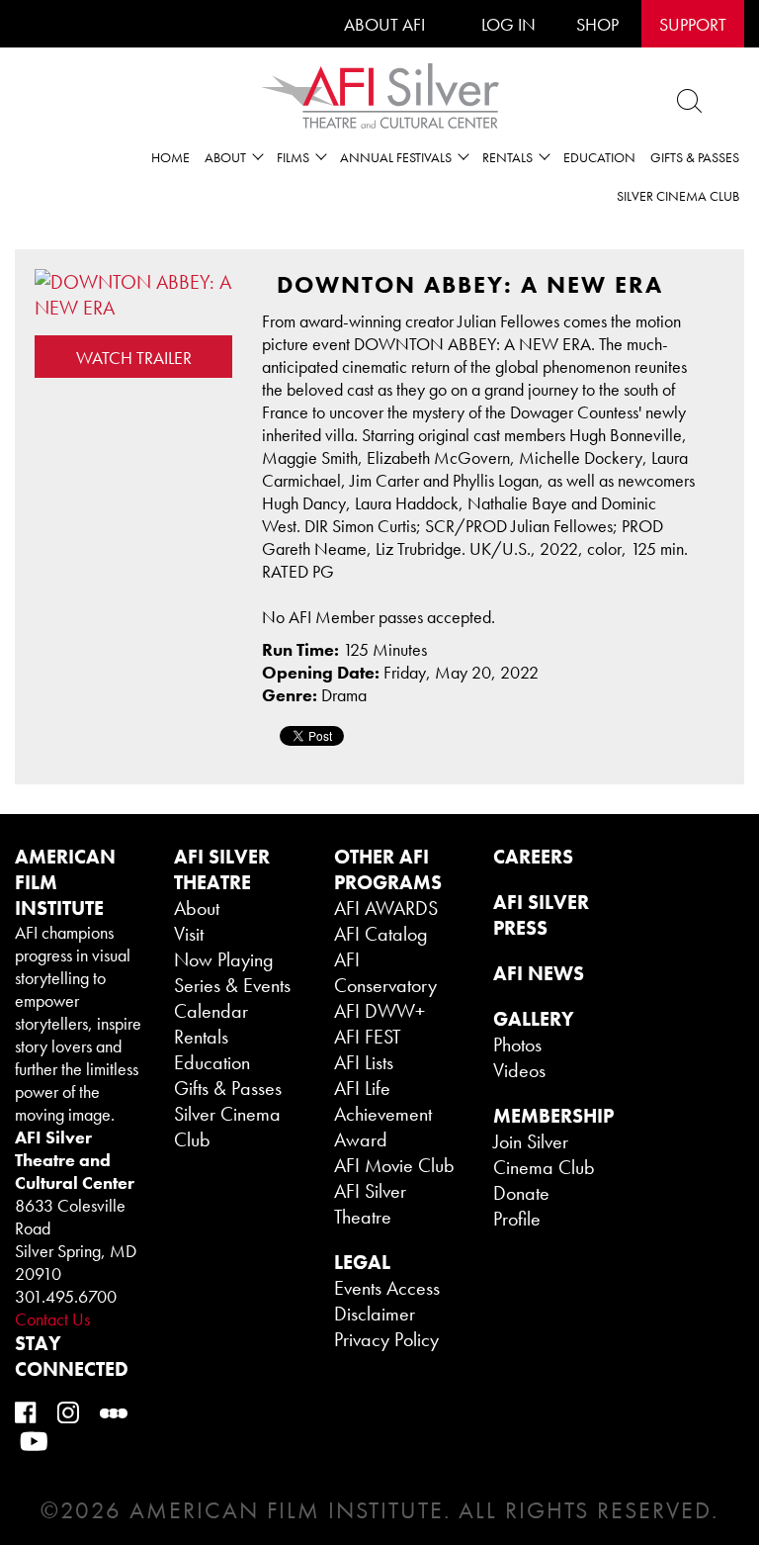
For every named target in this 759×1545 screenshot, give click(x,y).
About (196, 908)
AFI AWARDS (386, 908)
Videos (519, 1070)
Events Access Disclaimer (387, 1300)
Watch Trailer (134, 357)
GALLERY (533, 1019)
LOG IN (508, 24)
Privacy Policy (386, 1339)
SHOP (597, 24)
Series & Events (232, 985)
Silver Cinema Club (678, 196)
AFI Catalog (381, 934)
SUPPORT (692, 24)
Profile (517, 1218)
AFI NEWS (538, 973)
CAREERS (533, 856)
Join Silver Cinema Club (544, 1154)
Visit (189, 934)
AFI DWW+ (379, 1011)
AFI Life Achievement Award (383, 1113)
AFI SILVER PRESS (541, 915)
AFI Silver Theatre (370, 1203)
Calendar (211, 1011)
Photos (517, 1044)
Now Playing (224, 959)
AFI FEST (367, 1036)
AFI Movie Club (394, 1165)
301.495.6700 (66, 1296)
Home (170, 157)
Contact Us (52, 1319)
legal (362, 1262)
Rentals (201, 1036)
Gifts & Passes (694, 157)
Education (599, 157)
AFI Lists (363, 1062)
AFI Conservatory (385, 972)
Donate (521, 1193)
